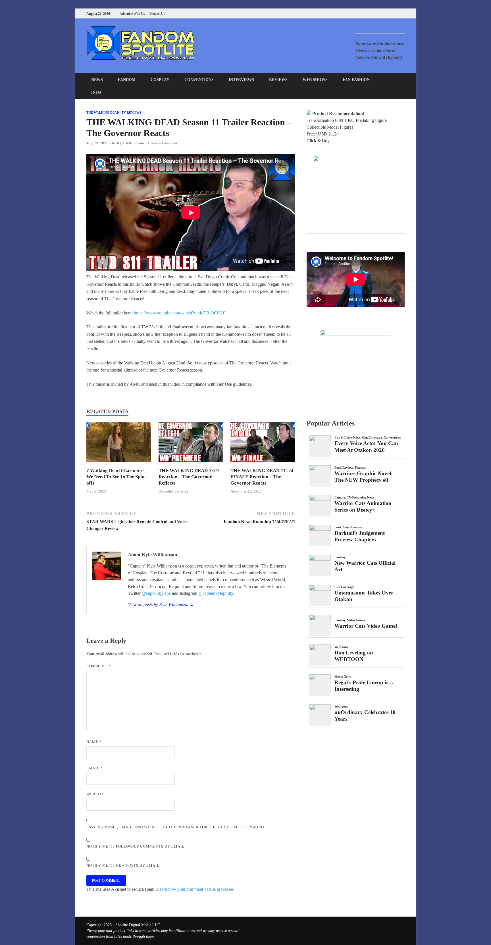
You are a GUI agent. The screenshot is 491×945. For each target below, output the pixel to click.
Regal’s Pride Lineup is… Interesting (364, 685)
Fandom (127, 80)
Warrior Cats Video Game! (365, 626)
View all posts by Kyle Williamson (161, 604)
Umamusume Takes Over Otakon (363, 596)
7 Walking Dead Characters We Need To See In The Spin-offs (116, 477)
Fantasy (360, 467)
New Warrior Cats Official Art (365, 566)
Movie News (342, 676)
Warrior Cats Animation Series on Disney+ (363, 506)
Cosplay (160, 80)
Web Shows (315, 80)
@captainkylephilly (215, 593)
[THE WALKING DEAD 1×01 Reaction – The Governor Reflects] (191, 464)
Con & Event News (347, 437)
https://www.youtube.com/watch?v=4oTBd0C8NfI (180, 312)
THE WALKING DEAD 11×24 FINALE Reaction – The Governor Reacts (262, 477)
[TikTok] (403, 13)
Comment (98, 666)
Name (94, 742)
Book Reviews (343, 467)
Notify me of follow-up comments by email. (136, 846)
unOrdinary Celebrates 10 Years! (365, 715)
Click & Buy (318, 140)
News (97, 80)
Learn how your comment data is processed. (196, 889)
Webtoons (341, 646)
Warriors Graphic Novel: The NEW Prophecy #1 (363, 476)
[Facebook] (375, 13)
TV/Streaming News (360, 497)
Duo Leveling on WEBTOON (353, 656)
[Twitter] (382, 13)
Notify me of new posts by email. (123, 865)
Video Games (356, 620)
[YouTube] (368, 13)
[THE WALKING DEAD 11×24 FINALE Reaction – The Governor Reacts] (262, 464)
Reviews (278, 80)
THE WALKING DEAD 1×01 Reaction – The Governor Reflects (189, 477)
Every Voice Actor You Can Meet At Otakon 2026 (366, 446)
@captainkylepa (156, 593)
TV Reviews (131, 112)
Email (94, 768)
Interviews (241, 80)
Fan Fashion (356, 80)
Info (96, 92)
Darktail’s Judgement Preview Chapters (359, 536)
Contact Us (157, 14)
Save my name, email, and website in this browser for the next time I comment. (176, 827)
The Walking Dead (102, 112)
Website (95, 794)
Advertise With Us (132, 14)
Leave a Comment (162, 143)
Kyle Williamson (130, 143)
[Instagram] (389, 13)
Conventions (199, 80)
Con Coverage (372, 437)
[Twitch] (396, 13)
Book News (341, 527)
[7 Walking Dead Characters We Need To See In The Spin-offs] (118, 464)
